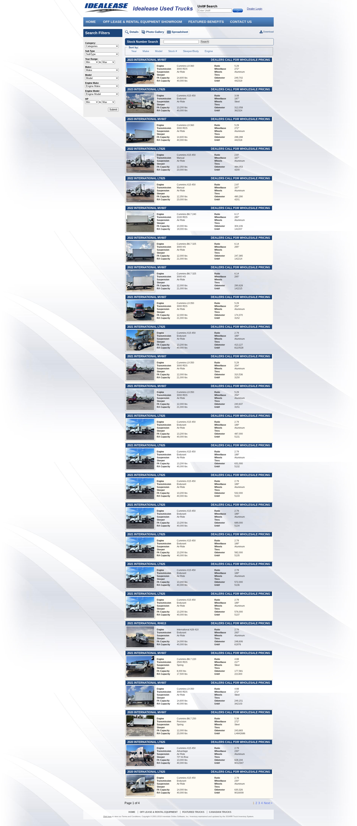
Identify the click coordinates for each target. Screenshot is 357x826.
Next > (268, 803)
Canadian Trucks (220, 812)
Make (146, 51)
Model (88, 75)
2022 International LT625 (146, 148)
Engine (209, 51)
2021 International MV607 (146, 297)
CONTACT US (241, 22)
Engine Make (92, 83)
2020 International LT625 (146, 742)
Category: (90, 43)
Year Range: (91, 59)
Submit (113, 109)
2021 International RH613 (146, 623)
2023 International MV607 (146, 59)
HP (86, 99)
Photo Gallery (155, 31)
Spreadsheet (180, 31)
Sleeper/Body (191, 51)
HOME (91, 22)
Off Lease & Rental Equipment (159, 812)
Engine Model (92, 91)
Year (134, 51)
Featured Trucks (193, 812)
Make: (88, 67)
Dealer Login (254, 8)
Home (131, 812)
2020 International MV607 (146, 712)
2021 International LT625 (146, 326)
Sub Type (90, 51)
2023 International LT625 (146, 89)
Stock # (172, 51)
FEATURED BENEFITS (206, 22)
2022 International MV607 (146, 208)
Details (134, 31)
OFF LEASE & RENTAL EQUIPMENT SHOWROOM (142, 22)
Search (205, 41)
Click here (107, 816)
